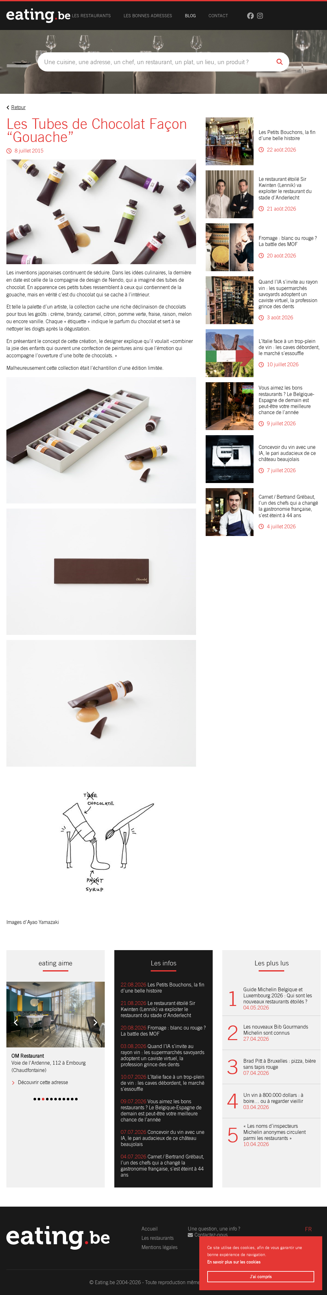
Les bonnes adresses (148, 15)
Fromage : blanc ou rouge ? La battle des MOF (288, 241)
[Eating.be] (38, 15)
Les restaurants (91, 15)
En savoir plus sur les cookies (234, 1262)
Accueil (149, 1229)
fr (308, 1229)
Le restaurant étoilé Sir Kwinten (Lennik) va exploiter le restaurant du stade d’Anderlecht (285, 188)
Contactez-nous (211, 1235)
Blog (190, 15)
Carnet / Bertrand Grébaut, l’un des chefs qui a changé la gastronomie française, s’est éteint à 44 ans (288, 506)
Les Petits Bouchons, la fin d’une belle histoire (287, 135)
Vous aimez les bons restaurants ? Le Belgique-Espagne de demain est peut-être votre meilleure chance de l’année (286, 400)
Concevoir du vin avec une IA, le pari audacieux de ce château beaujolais (287, 453)
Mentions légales (159, 1247)
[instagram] (260, 15)
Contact (218, 15)
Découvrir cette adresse (43, 1082)
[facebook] (250, 15)
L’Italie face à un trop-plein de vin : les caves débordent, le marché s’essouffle (289, 347)
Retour (18, 107)
